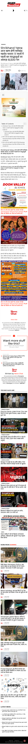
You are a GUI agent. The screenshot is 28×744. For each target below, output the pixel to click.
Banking (13, 545)
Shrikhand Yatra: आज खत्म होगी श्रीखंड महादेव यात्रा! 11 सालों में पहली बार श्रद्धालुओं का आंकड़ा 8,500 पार (13, 127)
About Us (11, 740)
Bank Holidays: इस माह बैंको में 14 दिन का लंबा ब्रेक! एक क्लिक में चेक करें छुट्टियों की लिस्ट (14, 592)
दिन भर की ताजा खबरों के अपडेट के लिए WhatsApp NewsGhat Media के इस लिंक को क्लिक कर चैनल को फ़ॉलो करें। (14, 138)
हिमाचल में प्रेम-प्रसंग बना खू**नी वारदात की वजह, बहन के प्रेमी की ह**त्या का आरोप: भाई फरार (13, 487)
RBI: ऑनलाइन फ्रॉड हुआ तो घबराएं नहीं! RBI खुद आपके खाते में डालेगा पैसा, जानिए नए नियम (14, 644)
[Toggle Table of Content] (24, 124)
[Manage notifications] (24, 741)
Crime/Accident (5, 409)
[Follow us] (24, 10)
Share (2, 75)
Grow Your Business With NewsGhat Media (14, 741)
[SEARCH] (26, 10)
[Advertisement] (14, 27)
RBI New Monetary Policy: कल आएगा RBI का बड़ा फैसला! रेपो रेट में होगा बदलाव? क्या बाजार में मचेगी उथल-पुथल (12, 566)
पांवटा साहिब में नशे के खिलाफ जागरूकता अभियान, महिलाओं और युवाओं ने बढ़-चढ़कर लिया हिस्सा (13, 536)
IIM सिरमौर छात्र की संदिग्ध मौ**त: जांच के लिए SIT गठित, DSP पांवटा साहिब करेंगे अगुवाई (13, 438)
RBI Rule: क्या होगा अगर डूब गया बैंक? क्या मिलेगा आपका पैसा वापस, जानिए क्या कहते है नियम (13, 696)
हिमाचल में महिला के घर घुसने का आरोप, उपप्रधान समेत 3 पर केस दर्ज (12, 511)
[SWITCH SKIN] (13, 10)
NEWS (2, 532)
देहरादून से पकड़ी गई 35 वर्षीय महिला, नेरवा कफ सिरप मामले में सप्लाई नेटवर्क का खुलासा (13, 463)
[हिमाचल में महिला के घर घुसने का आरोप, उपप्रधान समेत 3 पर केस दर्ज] (14, 499)
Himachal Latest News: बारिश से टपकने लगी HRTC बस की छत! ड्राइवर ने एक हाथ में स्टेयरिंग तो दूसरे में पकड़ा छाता (13, 618)
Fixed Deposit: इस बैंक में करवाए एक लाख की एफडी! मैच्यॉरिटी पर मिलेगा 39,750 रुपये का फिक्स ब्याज (13, 670)
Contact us (17, 740)
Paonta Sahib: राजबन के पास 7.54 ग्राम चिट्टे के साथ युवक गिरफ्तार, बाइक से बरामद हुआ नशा (14, 413)
